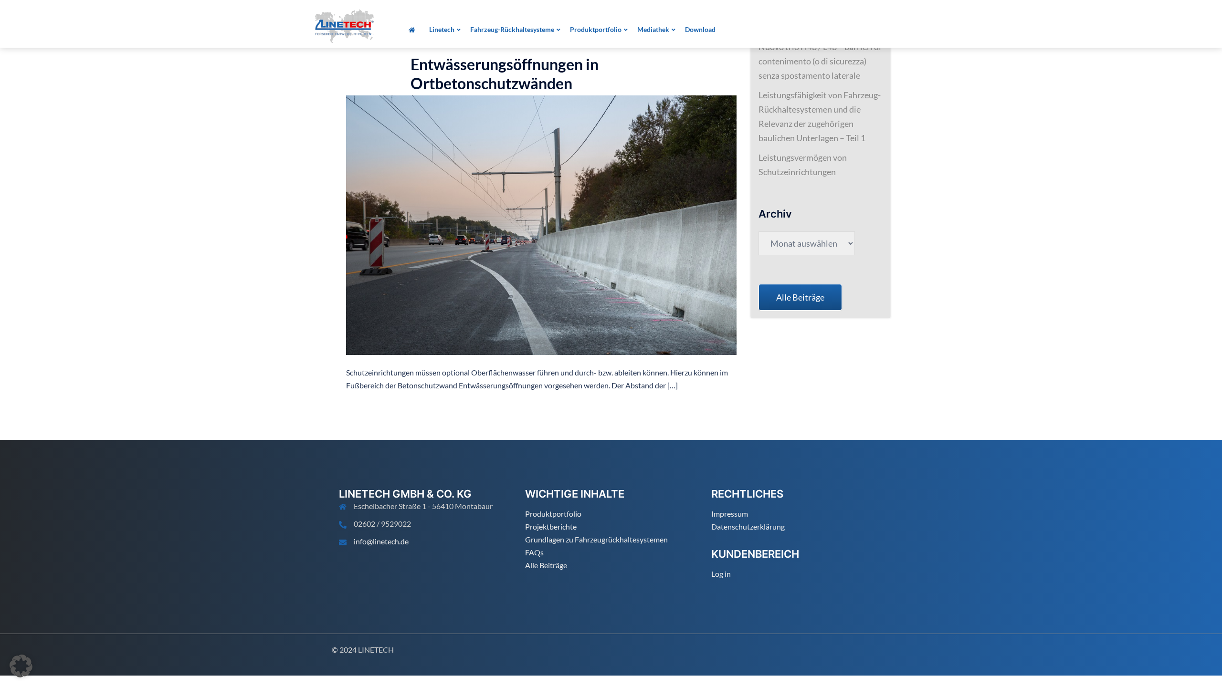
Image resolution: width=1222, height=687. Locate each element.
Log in (721, 573)
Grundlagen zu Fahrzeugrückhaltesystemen (596, 539)
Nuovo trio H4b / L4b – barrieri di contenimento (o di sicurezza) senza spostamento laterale (819, 61)
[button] (21, 666)
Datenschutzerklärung (748, 526)
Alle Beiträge (546, 565)
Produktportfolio (553, 513)
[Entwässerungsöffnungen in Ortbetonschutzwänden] (541, 224)
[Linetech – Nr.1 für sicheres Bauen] (344, 25)
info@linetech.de (381, 541)
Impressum (729, 513)
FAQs (534, 552)
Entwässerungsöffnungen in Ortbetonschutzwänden (505, 73)
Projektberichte (551, 526)
